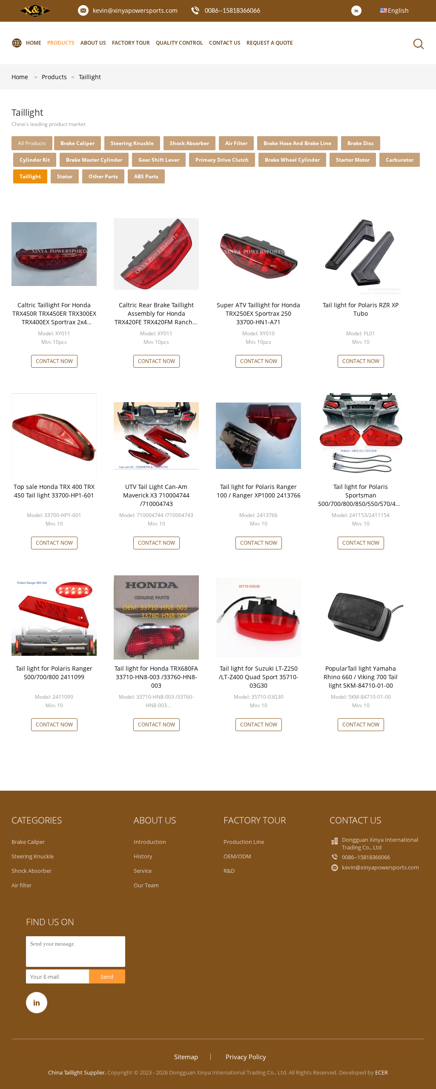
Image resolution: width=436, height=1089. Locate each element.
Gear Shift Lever (158, 159)
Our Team (146, 885)
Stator (64, 176)
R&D (229, 871)
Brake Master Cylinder (94, 159)
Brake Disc (360, 143)
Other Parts (103, 176)
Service (143, 871)
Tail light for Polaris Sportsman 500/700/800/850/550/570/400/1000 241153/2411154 (368, 499)
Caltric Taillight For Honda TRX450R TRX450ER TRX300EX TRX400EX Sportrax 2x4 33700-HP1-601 (54, 317)
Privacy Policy (246, 1057)
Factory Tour (131, 42)
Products (61, 42)
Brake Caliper (77, 143)
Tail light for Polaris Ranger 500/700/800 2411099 (54, 672)
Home (33, 42)
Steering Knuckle (132, 143)
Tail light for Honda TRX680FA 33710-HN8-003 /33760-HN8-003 (156, 676)
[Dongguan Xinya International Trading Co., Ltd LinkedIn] (358, 11)
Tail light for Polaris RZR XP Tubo (361, 309)
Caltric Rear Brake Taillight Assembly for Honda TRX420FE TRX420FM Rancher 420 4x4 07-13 (156, 317)
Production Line (244, 842)
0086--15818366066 (232, 11)
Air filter (236, 143)
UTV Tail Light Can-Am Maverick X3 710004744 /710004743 (156, 495)
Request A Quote (270, 42)
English (398, 10)
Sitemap (186, 1057)
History (143, 856)
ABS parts (146, 176)
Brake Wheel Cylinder (292, 159)
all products (32, 143)
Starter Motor (353, 159)
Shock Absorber (189, 143)
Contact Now (54, 361)
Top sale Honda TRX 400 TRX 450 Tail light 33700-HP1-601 (54, 491)
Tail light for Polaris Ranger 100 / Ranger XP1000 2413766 (259, 491)
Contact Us (225, 42)
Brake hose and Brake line (297, 143)
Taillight (90, 77)
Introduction (150, 842)
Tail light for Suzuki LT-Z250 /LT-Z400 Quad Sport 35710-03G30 (258, 676)
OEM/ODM (237, 856)
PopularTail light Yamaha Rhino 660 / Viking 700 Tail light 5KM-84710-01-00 (361, 676)
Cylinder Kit (35, 159)
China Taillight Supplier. (77, 1072)
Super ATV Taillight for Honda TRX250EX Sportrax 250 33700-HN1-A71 (258, 313)
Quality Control (179, 42)
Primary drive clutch (222, 159)
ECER (381, 1072)
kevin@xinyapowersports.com (135, 10)
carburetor (399, 159)
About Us (93, 42)
